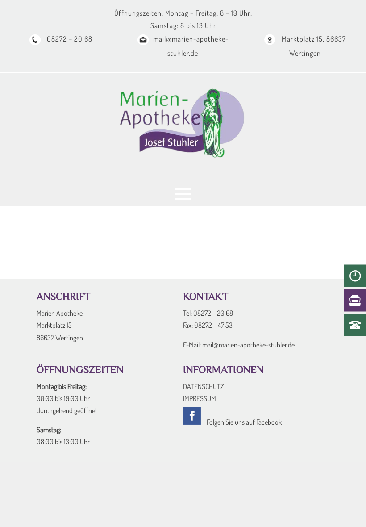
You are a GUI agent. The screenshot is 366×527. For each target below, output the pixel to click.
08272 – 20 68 (68, 38)
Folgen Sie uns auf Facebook (243, 422)
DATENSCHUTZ (203, 386)
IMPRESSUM (199, 398)
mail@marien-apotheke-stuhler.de (248, 344)
